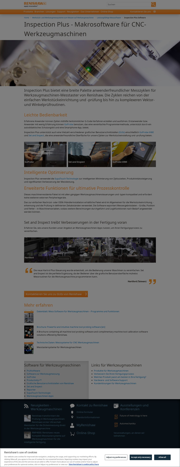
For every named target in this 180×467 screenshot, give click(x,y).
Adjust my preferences (116, 457)
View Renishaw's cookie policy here (84, 464)
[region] (90, 457)
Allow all (162, 457)
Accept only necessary (140, 457)
